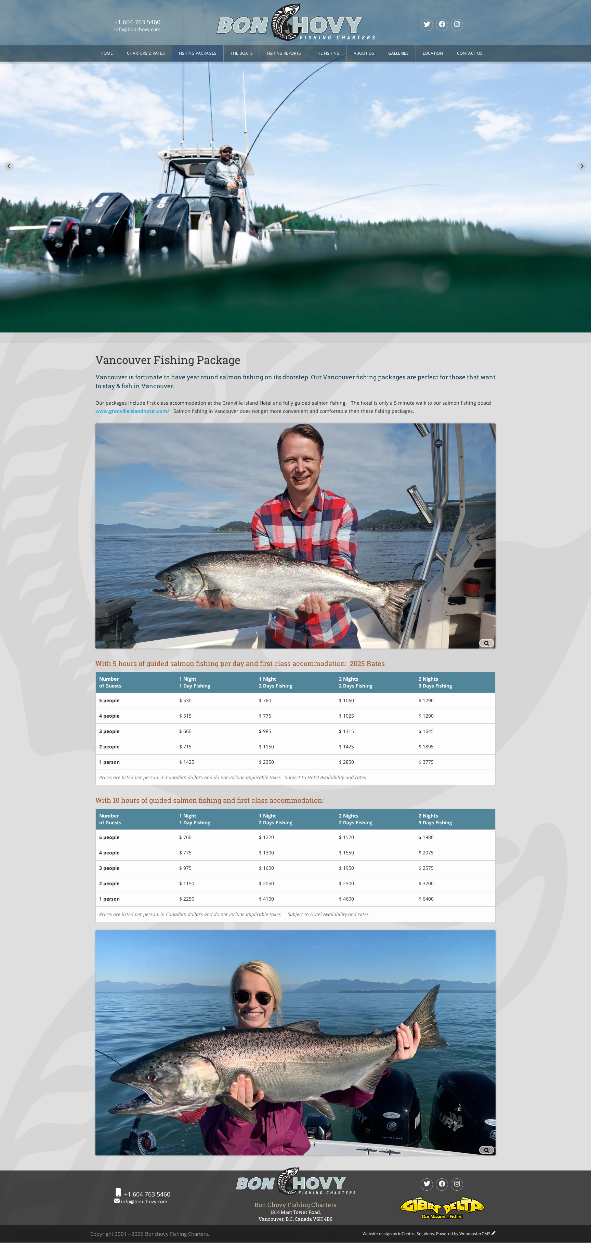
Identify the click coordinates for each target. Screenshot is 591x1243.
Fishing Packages (197, 53)
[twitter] (427, 25)
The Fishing (327, 53)
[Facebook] (442, 25)
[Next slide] (582, 166)
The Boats (242, 53)
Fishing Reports (284, 53)
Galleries (398, 53)
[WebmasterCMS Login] (493, 1234)
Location (433, 53)
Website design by (398, 1234)
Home (107, 53)
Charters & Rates (146, 53)
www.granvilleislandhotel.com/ (132, 411)
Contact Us (470, 53)
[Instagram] (457, 25)
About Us (364, 53)
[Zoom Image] (295, 536)
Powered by (463, 1234)
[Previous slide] (9, 166)
